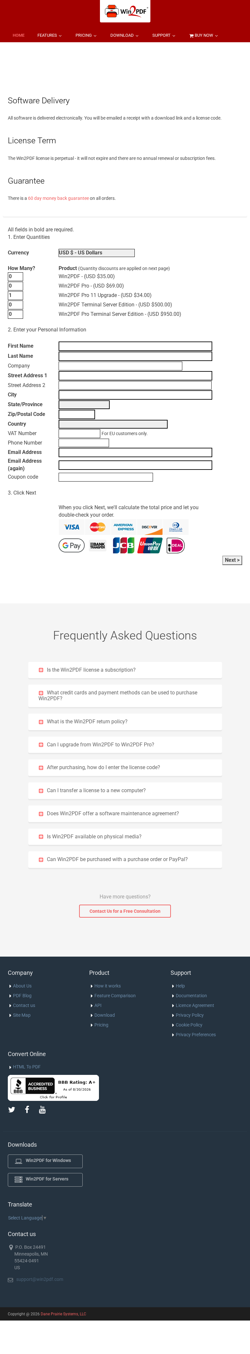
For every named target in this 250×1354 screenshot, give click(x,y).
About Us (22, 985)
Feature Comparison (115, 995)
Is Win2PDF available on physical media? (94, 836)
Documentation (191, 995)
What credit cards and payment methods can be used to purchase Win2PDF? (117, 696)
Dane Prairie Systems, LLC (63, 1314)
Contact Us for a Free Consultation (125, 911)
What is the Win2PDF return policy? (87, 721)
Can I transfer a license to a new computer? (96, 790)
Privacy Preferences (196, 1034)
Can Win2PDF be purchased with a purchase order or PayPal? (117, 859)
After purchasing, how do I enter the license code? (103, 767)
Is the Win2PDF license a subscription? (91, 670)
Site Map (22, 1015)
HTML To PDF (27, 1066)
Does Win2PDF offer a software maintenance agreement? (113, 813)
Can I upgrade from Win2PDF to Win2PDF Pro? (100, 744)
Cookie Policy (189, 1024)
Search (20, 51)
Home (18, 35)
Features (47, 35)
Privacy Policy (190, 1015)
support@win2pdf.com (39, 1279)
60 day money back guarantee (58, 198)
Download (122, 35)
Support (162, 35)
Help (180, 985)
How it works (107, 985)
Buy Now (204, 35)
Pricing (84, 35)
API (98, 1005)
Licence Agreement (195, 1005)
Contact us (24, 1005)
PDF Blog (22, 995)
